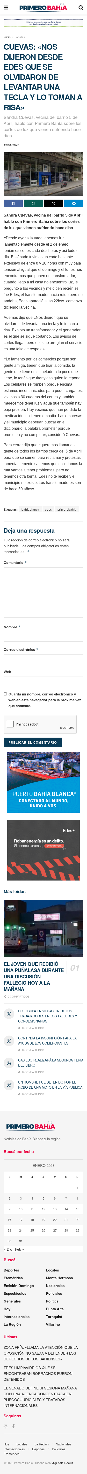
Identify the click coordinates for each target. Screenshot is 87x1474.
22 (77, 1219)
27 (55, 1230)
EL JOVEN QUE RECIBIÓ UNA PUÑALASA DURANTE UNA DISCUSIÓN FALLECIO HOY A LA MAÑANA (34, 976)
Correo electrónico (21, 649)
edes (48, 509)
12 (43, 1209)
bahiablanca (30, 509)
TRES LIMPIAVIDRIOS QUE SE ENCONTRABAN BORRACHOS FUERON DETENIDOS (38, 1373)
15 (77, 1209)
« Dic (8, 1249)
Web (7, 671)
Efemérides (13, 1277)
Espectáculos (15, 1293)
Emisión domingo (19, 1285)
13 (55, 1209)
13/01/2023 (11, 145)
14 (66, 1209)
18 (32, 1219)
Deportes (11, 1270)
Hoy (7, 1308)
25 (32, 1230)
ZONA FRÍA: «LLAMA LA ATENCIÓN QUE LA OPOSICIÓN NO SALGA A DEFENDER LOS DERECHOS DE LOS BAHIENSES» (41, 1353)
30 (9, 1241)
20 (55, 1219)
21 (66, 1219)
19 (43, 1219)
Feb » (19, 1249)
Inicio (7, 37)
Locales (19, 37)
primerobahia (67, 509)
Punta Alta (55, 1308)
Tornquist (54, 1316)
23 (9, 1230)
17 (20, 1219)
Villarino (53, 1324)
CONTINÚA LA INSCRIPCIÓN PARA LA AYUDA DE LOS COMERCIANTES (47, 1040)
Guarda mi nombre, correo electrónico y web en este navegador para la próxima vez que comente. (44, 699)
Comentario (15, 562)
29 (77, 1230)
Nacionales (55, 1285)
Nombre (12, 627)
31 (20, 1241)
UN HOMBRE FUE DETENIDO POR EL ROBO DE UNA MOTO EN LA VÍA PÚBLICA (50, 1085)
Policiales (54, 1293)
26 (43, 1230)
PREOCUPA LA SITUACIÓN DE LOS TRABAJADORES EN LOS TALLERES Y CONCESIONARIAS (47, 1015)
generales (12, 1301)
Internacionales (16, 1316)
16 (9, 1219)
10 (20, 1209)
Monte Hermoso (59, 1277)
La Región (12, 1324)
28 (66, 1230)
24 (20, 1230)
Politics (52, 1301)
